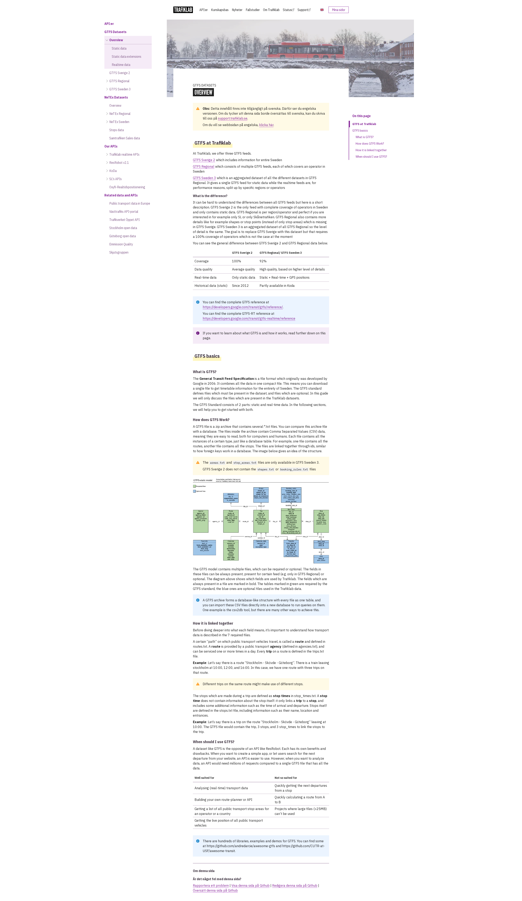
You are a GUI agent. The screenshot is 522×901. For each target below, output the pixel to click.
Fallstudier (253, 10)
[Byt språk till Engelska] (322, 10)
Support (302, 10)
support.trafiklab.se (232, 118)
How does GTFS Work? (370, 143)
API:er (203, 10)
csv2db (237, 610)
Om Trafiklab (271, 10)
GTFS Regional (203, 166)
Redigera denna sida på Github (294, 885)
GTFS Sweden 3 (204, 178)
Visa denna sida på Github (250, 885)
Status (287, 10)
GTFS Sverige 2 (204, 160)
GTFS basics (360, 130)
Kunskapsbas (220, 10)
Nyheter (237, 10)
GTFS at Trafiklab (364, 124)
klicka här (266, 125)
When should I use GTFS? (371, 156)
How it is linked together (371, 150)
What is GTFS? (365, 137)
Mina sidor (338, 10)
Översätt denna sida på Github (215, 890)
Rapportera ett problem (211, 885)
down (311, 333)
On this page (361, 116)
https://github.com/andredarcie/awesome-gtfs (241, 846)
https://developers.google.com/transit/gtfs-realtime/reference (249, 318)
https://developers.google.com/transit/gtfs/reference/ (243, 307)
